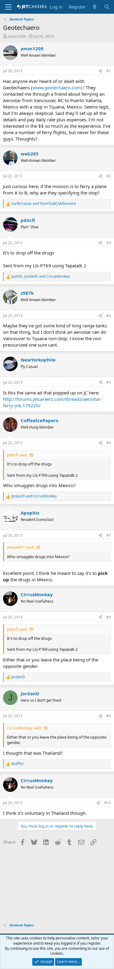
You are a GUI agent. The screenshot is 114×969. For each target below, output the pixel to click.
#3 (108, 242)
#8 (108, 617)
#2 (108, 176)
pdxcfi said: (17, 455)
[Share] (100, 71)
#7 (108, 535)
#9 (108, 715)
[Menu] (8, 7)
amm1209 (17, 36)
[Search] (107, 6)
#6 (108, 442)
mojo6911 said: (20, 547)
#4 (108, 315)
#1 (108, 70)
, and (40, 276)
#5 (108, 382)
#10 (107, 802)
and (43, 203)
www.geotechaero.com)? (59, 87)
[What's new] (95, 6)
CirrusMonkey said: (24, 728)
